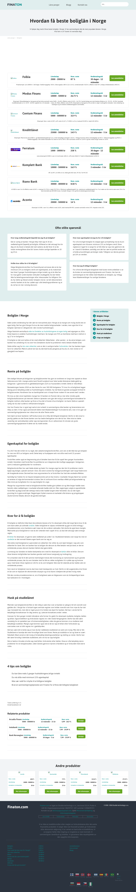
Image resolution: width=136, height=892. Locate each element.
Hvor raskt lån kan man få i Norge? (18, 850)
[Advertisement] (68, 56)
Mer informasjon (21, 791)
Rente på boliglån (103, 320)
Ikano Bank (29, 181)
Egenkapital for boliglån (106, 325)
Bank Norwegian (16, 735)
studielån (10, 539)
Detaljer (81, 720)
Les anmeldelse (117, 78)
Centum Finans (32, 113)
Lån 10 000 (45, 816)
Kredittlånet (30, 130)
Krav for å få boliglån (105, 329)
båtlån (63, 552)
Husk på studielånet (104, 333)
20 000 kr (41, 856)
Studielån (10, 861)
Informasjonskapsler (68, 813)
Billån (9, 854)
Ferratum (28, 148)
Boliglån (10, 846)
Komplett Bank (32, 165)
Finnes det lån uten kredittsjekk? (18, 856)
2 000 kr (41, 846)
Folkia (26, 77)
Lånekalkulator (75, 846)
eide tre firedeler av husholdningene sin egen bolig (47, 331)
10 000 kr (41, 852)
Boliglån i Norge (103, 316)
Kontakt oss (82, 5)
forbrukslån (63, 346)
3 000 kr (41, 848)
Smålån (9, 848)
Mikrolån (75, 816)
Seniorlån (90, 816)
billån (11, 537)
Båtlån (9, 859)
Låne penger (54, 5)
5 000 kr (41, 850)
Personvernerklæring (85, 811)
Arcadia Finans (15, 719)
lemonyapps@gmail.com (62, 811)
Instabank (13, 727)
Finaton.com (44, 805)
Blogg (68, 5)
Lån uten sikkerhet (13, 852)
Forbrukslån (61, 816)
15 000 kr (41, 854)
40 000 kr (41, 861)
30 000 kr (41, 859)
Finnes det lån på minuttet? (16, 865)
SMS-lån (10, 863)
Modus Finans (31, 93)
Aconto (27, 199)
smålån (31, 525)
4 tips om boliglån (103, 338)
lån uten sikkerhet (29, 346)
